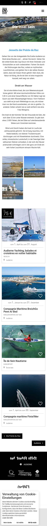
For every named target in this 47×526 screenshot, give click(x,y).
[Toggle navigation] (43, 11)
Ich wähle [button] (20, 522)
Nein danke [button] (8, 522)
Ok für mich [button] (32, 522)
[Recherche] (30, 2)
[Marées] (21, 3)
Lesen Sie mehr (7, 518)
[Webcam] (26, 3)
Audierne (28, 464)
